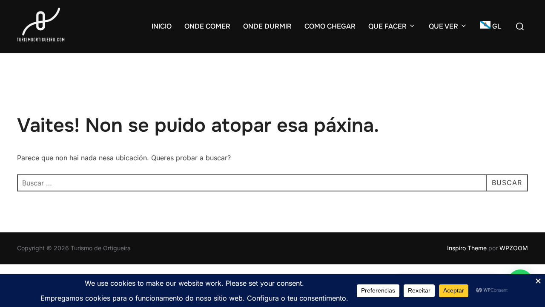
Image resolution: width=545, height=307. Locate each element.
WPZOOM (513, 248)
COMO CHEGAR (330, 26)
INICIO (162, 26)
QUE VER (443, 26)
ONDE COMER (207, 26)
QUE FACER (387, 26)
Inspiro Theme (467, 248)
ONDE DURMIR (267, 26)
